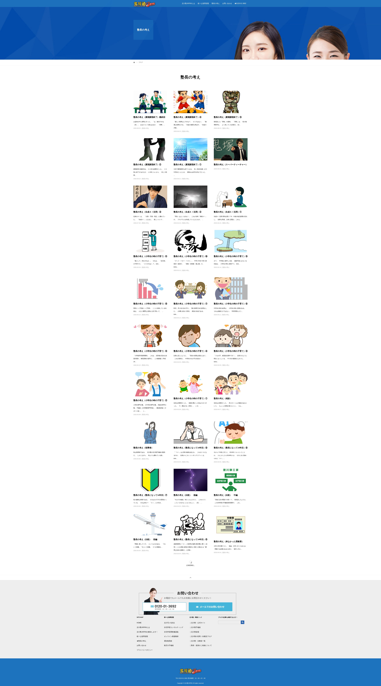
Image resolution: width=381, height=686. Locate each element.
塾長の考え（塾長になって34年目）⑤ (190, 566)
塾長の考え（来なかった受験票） (229, 521)
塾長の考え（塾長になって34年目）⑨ (190, 427)
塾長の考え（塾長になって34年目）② (231, 617)
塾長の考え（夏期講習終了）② (147, 144)
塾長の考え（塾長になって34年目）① (150, 667)
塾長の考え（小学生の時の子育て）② (150, 380)
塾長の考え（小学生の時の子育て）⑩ (190, 236)
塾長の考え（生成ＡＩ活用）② (187, 191)
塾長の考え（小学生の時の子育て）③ (231, 330)
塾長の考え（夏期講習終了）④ (187, 96)
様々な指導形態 (203, 3)
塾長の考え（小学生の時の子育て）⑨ (231, 236)
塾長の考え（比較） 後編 (185, 474)
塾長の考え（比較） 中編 (226, 474)
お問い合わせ (227, 3)
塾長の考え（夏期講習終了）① (187, 144)
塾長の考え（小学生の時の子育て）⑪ (150, 236)
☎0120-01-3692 (240, 3)
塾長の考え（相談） (223, 378)
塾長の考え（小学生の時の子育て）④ (190, 330)
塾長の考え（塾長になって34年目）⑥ (190, 519)
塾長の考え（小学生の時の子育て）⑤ (150, 330)
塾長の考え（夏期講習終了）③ (228, 96)
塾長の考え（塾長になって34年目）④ (231, 566)
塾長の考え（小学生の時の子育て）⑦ (190, 283)
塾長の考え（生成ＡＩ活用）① (228, 191)
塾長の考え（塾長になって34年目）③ (150, 617)
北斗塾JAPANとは (188, 3)
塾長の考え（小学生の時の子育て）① (190, 378)
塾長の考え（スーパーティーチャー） (231, 144)
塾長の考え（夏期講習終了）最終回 (149, 96)
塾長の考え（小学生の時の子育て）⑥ (231, 283)
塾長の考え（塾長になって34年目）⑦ (150, 474)
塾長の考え (216, 3)
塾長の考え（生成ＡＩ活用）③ (147, 191)
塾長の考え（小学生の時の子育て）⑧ (150, 283)
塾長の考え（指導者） (143, 427)
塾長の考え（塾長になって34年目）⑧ (231, 427)
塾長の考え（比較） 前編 (145, 519)
